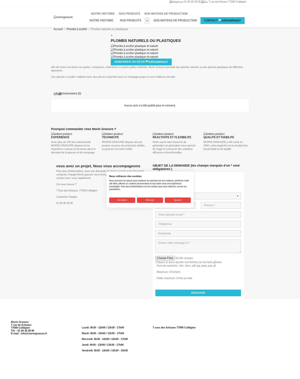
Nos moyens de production (175, 20)
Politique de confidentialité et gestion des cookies (253, 331)
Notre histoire (101, 20)
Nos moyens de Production (166, 13)
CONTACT (211, 20)
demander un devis (130, 61)
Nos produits (130, 20)
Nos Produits (129, 13)
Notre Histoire (103, 13)
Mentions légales (233, 327)
